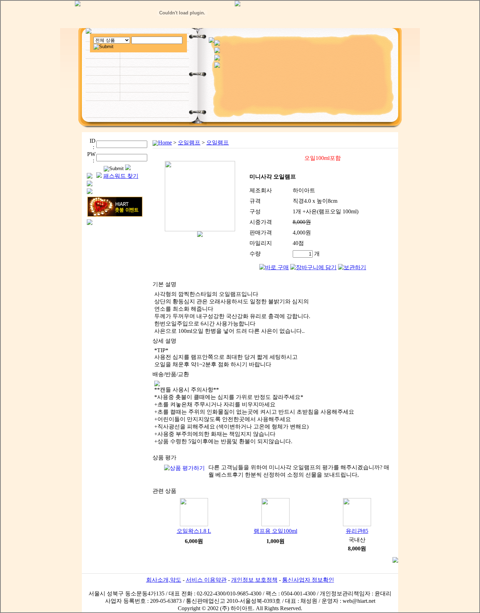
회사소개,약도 (163, 580)
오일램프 (189, 143)
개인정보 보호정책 (254, 580)
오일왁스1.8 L (194, 531)
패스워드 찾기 (120, 176)
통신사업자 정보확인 (308, 580)
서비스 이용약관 (206, 580)
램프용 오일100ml (275, 531)
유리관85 (357, 531)
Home (165, 143)
